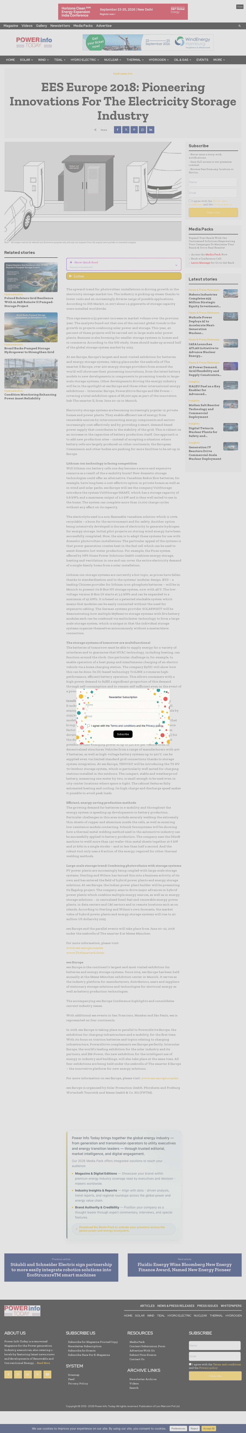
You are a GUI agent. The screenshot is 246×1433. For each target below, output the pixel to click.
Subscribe (123, 733)
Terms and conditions (123, 725)
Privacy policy (154, 725)
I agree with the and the (127, 725)
